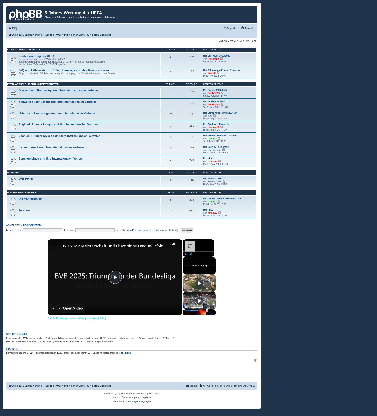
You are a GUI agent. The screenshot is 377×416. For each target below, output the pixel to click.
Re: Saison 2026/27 (214, 178)
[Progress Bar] (198, 251)
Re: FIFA (208, 210)
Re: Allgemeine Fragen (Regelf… (222, 70)
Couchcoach (214, 150)
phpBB (120, 393)
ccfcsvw (212, 161)
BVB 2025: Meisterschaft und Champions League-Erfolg (112, 246)
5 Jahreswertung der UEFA (36, 56)
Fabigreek (125, 353)
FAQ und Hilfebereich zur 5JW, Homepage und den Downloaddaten (64, 70)
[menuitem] (12, 28)
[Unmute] (191, 254)
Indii (210, 116)
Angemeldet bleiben (166, 230)
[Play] (185, 254)
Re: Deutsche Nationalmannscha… (223, 198)
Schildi (212, 73)
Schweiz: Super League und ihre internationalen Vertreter (57, 101)
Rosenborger (215, 181)
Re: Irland (208, 158)
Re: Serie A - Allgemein (216, 147)
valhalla (212, 138)
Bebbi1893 (214, 93)
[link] (55, 246)
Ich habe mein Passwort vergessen (135, 230)
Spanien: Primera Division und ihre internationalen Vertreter (59, 136)
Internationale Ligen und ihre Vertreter (33, 84)
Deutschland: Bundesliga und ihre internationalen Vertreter (58, 90)
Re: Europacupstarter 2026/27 (220, 112)
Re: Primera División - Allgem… (221, 135)
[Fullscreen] (211, 254)
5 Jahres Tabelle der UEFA (23, 50)
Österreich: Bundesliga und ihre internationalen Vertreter (57, 113)
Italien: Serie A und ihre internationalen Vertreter (51, 147)
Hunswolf (213, 58)
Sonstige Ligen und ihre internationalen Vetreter (51, 158)
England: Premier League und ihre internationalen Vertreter (59, 124)
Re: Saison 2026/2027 (215, 90)
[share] (173, 244)
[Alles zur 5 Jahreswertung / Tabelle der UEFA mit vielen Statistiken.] (26, 14)
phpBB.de (147, 397)
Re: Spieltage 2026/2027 (216, 55)
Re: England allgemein (216, 124)
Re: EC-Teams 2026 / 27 (216, 101)
